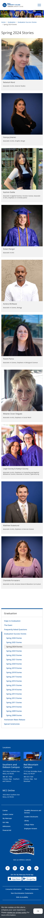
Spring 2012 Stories (14, 698)
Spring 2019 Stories (14, 668)
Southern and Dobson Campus (11, 766)
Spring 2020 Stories (14, 664)
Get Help (6, 822)
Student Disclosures (31, 817)
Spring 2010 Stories (14, 707)
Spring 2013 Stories (14, 694)
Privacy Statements (32, 889)
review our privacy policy (17, 912)
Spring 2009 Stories (14, 711)
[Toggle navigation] (39, 5)
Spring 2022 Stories (14, 655)
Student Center (8, 814)
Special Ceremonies (12, 724)
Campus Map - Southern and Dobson (11, 780)
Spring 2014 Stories (14, 689)
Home (3, 22)
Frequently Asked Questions (15, 629)
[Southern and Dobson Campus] (11, 757)
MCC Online (9, 790)
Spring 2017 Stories (14, 677)
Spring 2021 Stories (14, 659)
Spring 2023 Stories (14, 651)
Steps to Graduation (12, 621)
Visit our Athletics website (22, 860)
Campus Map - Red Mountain (30, 780)
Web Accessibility (22, 897)
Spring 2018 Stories (14, 672)
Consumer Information (13, 889)
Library (26, 821)
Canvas (5, 810)
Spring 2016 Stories (14, 681)
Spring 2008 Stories (14, 715)
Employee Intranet (30, 829)
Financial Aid (7, 830)
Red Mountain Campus (31, 766)
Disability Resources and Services (32, 811)
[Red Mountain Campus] (32, 757)
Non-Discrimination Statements (22, 893)
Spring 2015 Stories (14, 685)
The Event (8, 625)
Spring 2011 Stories (14, 702)
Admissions (6, 826)
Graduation (4, 14)
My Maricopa (7, 818)
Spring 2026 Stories (14, 638)
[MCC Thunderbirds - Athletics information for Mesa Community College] (22, 847)
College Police (29, 825)
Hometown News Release (14, 719)
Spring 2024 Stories (14, 646)
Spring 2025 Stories (14, 642)
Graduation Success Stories (27, 22)
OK (38, 911)
